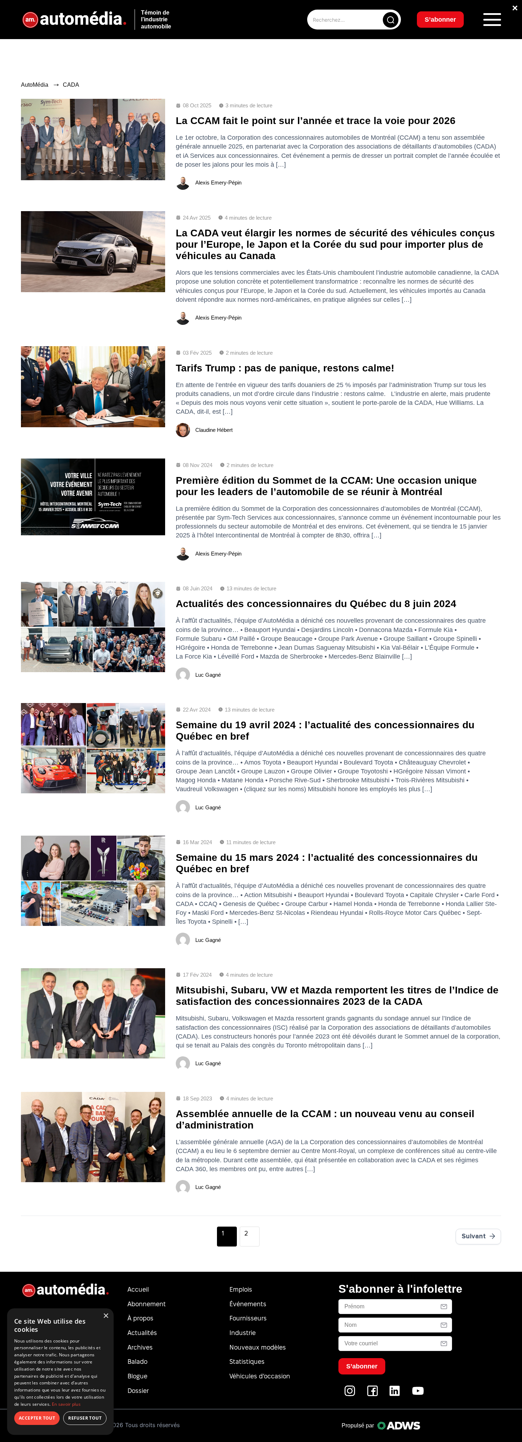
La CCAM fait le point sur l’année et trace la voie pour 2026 (316, 120)
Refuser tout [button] (85, 1418)
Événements (247, 1304)
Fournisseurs (248, 1318)
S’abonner (440, 19)
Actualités (142, 1332)
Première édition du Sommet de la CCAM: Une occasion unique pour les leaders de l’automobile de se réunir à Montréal (326, 486)
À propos (140, 1318)
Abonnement (146, 1304)
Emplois (240, 1289)
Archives (140, 1347)
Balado (137, 1361)
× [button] (105, 1316)
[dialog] (60, 1371)
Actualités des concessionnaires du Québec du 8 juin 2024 (316, 603)
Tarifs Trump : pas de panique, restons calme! (285, 368)
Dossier (138, 1390)
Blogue (137, 1376)
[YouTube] (418, 1395)
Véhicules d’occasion (259, 1376)
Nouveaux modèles (257, 1347)
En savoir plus (66, 1404)
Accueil (138, 1289)
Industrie (242, 1332)
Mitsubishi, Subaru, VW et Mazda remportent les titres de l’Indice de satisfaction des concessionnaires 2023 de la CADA (337, 996)
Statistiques (247, 1361)
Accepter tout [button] (37, 1418)
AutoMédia (34, 85)
